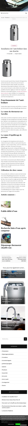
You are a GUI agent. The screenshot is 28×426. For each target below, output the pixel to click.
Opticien (4, 366)
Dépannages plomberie (7, 354)
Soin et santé (5, 379)
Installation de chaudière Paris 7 (10, 396)
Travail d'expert (14, 5)
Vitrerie (4, 385)
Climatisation (5, 351)
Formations (5, 357)
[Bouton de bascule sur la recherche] (26, 13)
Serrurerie (4, 376)
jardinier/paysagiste (7, 363)
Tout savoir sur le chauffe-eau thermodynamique (14, 403)
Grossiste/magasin (6, 360)
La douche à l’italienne (7, 410)
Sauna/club (4, 373)
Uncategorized (5, 382)
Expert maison (18, 53)
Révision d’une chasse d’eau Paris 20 (11, 400)
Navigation (5, 13)
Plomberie (14, 45)
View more (10, 421)
